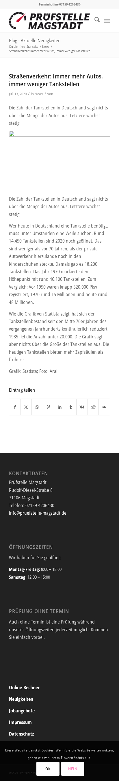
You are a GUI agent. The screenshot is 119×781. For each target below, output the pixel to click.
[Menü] (107, 21)
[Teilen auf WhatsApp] (37, 407)
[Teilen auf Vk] (82, 407)
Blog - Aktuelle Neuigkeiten (35, 40)
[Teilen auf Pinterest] (48, 407)
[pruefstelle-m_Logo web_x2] (49, 20)
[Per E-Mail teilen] (104, 407)
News (39, 93)
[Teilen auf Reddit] (93, 407)
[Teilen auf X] (26, 407)
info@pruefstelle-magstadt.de (37, 513)
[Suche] (94, 20)
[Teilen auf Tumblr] (70, 407)
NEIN (72, 768)
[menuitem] (94, 20)
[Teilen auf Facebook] (15, 407)
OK (47, 768)
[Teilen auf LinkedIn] (59, 407)
